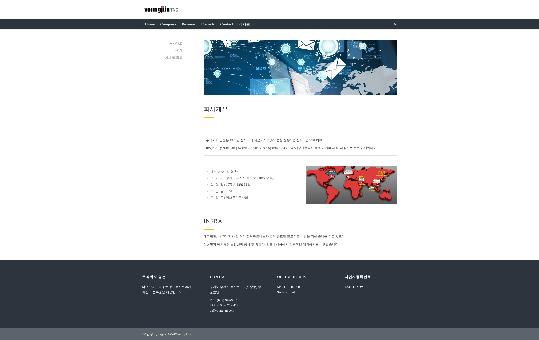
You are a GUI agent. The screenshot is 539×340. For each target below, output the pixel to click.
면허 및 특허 (173, 57)
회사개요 (176, 43)
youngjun (161, 334)
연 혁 (178, 50)
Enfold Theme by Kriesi (180, 334)
